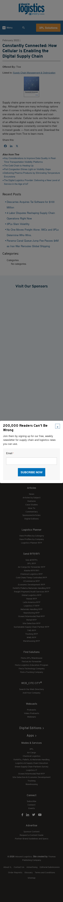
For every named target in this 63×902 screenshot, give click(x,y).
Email (10, 453)
